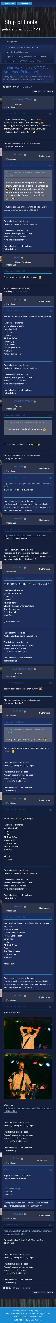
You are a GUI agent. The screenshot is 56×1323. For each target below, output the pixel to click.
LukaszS (18, 466)
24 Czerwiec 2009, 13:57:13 (14, 165)
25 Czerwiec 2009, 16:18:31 (14, 310)
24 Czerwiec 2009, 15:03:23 (14, 271)
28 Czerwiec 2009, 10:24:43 (14, 917)
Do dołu (7, 87)
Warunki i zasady (26, 1310)
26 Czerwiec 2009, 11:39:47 (14, 722)
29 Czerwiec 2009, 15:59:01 (14, 1225)
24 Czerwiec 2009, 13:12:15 (14, 113)
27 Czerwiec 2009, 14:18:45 (14, 809)
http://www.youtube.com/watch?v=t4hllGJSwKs (25, 535)
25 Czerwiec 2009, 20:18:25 (14, 477)
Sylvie (43, 57)
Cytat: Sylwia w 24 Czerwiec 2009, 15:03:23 (26, 422)
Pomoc (16, 1310)
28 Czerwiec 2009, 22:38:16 (14, 1006)
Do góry (7, 1288)
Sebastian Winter (23, 99)
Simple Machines (35, 1317)
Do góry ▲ (39, 1310)
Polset (16, 1158)
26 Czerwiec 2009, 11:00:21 (14, 578)
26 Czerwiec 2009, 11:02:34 (14, 683)
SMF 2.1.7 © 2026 (21, 1317)
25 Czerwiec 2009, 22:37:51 (14, 529)
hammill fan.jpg (13, 1188)
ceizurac (18, 154)
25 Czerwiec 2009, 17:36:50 (14, 415)
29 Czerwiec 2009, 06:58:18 (16, 1169)
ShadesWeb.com (35, 1320)
